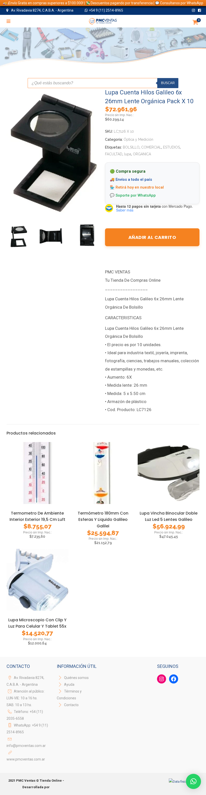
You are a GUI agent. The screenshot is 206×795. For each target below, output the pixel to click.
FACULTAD (113, 154)
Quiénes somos (76, 678)
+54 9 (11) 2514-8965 (106, 10)
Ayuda (68, 684)
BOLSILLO (131, 147)
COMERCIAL (151, 147)
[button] (193, 781)
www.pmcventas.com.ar (26, 759)
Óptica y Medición (138, 139)
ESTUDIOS (171, 147)
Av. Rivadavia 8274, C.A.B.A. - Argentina (41, 10)
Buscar (168, 83)
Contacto (71, 705)
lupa (127, 154)
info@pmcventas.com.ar (26, 746)
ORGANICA (142, 154)
